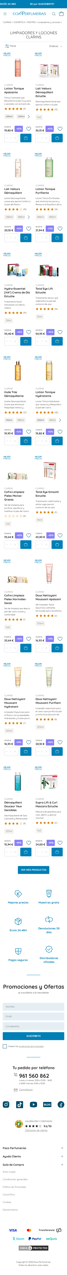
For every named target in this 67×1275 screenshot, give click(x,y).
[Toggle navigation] (5, 13)
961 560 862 (34, 1075)
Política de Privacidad (14, 1186)
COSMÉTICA (20, 22)
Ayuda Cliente (12, 1156)
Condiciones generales (15, 1179)
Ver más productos (33, 869)
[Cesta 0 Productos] (61, 14)
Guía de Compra (13, 1164)
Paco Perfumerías (14, 1148)
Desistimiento (10, 1209)
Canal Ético (9, 1194)
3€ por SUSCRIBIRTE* (37, 4)
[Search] (53, 13)
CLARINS (7, 22)
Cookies (7, 1202)
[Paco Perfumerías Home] (29, 14)
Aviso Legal (9, 1171)
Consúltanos (26, 1089)
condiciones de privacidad (31, 1046)
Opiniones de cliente (36, 1130)
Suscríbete (33, 1036)
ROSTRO (31, 22)
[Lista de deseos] (28, 128)
